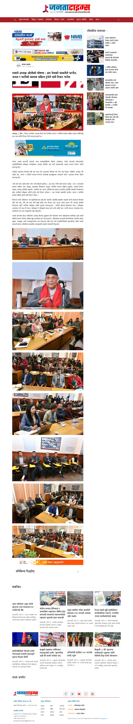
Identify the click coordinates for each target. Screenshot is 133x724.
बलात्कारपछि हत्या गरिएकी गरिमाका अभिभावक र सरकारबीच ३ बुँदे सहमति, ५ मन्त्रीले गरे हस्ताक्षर (111, 101)
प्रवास (60, 712)
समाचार (49, 20)
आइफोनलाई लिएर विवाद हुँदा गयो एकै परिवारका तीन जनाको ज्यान (111, 118)
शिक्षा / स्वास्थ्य (37, 20)
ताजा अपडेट (19, 677)
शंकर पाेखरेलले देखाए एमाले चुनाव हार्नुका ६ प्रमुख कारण (111, 41)
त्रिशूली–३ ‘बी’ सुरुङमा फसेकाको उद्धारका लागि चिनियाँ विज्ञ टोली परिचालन (106, 653)
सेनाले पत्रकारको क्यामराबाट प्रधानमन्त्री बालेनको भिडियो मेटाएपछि (112, 56)
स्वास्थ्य (42, 712)
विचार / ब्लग (59, 20)
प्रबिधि (51, 709)
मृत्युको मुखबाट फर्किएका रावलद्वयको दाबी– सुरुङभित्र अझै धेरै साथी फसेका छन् (51, 653)
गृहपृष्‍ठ (42, 706)
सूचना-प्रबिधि (81, 20)
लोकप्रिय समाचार (96, 31)
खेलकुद (52, 715)
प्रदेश (91, 20)
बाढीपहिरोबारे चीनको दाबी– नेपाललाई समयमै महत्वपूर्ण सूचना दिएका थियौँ (23, 654)
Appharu (104, 718)
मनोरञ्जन (61, 715)
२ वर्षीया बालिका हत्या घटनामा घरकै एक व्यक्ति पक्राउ (111, 70)
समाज (42, 715)
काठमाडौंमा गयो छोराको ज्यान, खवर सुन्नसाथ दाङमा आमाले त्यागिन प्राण (112, 84)
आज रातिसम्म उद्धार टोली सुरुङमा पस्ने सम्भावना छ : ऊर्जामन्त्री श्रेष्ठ (23, 607)
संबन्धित (16, 587)
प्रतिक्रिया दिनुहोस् (25, 571)
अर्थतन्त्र (52, 712)
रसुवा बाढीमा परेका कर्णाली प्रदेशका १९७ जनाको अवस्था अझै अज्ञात (79, 613)
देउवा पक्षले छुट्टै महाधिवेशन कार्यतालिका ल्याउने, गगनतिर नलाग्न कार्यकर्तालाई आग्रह (107, 613)
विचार (51, 706)
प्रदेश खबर (62, 709)
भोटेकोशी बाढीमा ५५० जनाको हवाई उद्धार (79, 654)
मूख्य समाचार (24, 20)
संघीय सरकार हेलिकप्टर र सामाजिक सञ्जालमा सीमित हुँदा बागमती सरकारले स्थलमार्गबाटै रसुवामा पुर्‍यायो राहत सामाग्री (52, 613)
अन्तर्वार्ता (70, 20)
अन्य (97, 20)
